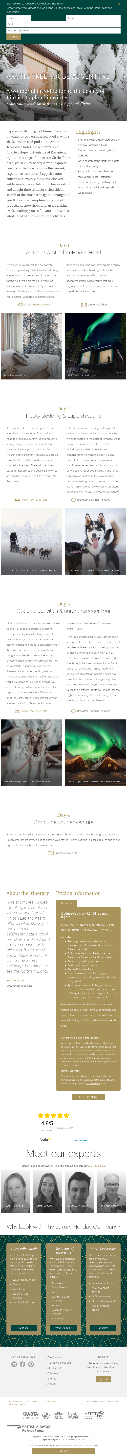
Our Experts (55, 1368)
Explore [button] (23, 1327)
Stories (52, 1378)
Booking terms (33, 1401)
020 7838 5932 (96, 1165)
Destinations (55, 1357)
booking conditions (93, 1084)
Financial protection (18, 1404)
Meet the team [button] (63, 1327)
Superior (66, 903)
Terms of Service (88, 1445)
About (51, 1384)
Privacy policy (15, 1401)
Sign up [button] (103, 1379)
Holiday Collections (59, 1362)
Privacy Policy (73, 1445)
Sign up (14, 36)
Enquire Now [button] (88, 1097)
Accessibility (50, 1401)
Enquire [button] (103, 1327)
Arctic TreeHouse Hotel (38, 304)
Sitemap (53, 1373)
